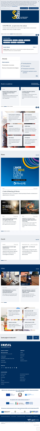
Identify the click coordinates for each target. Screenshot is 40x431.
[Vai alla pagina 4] (11, 106)
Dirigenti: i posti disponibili (14, 310)
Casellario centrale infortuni (5, 382)
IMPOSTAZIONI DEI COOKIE (5, 8)
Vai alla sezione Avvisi (34, 83)
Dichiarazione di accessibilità (21, 416)
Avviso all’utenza (13, 416)
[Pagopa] (29, 420)
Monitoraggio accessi (29, 416)
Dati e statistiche (28, 114)
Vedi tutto (37, 268)
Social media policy (36, 425)
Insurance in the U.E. (21, 42)
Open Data (2, 380)
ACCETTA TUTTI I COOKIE (24, 8)
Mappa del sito (36, 416)
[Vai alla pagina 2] (5, 106)
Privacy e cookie (22, 380)
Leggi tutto (37, 154)
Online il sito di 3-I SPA (29, 322)
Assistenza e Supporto (23, 360)
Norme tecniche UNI (29, 310)
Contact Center (3, 356)
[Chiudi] (38, 1)
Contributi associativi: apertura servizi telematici (9, 92)
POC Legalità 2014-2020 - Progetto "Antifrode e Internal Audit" (19, 399)
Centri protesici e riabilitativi (14, 114)
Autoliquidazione (27, 63)
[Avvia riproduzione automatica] (36, 35)
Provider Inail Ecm (22, 379)
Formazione (27, 137)
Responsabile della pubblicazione (5, 416)
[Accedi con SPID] (35, 420)
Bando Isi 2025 (13, 42)
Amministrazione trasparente (24, 374)
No (36, 337)
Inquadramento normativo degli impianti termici (9, 247)
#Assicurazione (27, 300)
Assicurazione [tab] (5, 62)
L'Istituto (21, 352)
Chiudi (34, 47)
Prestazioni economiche (28, 68)
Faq (1, 379)
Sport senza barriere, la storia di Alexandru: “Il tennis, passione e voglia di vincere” (9, 291)
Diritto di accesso (22, 375)
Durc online (2, 375)
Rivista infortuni (27, 40)
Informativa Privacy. (15, 6)
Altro (37, 76)
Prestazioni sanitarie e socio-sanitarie (30, 72)
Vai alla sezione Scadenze (35, 84)
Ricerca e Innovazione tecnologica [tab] (10, 68)
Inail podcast (21, 40)
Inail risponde (3, 360)
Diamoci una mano (12, 322)
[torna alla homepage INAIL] (6, 345)
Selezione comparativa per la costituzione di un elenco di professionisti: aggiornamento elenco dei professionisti (28, 93)
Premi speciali (26, 66)
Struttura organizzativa (8, 40)
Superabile (11, 126)
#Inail (23, 300)
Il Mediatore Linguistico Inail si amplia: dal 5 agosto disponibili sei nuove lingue (29, 220)
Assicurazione (22, 354)
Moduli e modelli (3, 374)
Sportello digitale (3, 362)
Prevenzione (22, 355)
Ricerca (21, 357)
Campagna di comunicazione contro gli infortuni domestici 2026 (29, 290)
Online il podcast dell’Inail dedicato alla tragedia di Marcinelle (10, 219)
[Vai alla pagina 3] (8, 106)
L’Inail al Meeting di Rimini (11, 191)
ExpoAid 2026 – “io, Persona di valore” (28, 247)
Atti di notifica (22, 377)
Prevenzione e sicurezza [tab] (8, 65)
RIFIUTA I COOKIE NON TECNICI (33, 8)
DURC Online (27, 126)
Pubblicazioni (15, 40)
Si (29, 337)
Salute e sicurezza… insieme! (12, 26)
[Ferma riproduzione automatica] (38, 35)
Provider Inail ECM (7, 42)
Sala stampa (11, 137)
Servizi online (3, 377)
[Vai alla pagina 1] (2, 106)
